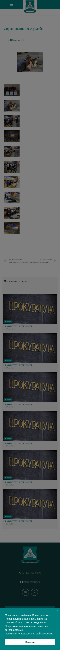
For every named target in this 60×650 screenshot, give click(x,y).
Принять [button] (30, 642)
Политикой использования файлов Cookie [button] (29, 633)
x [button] (57, 610)
